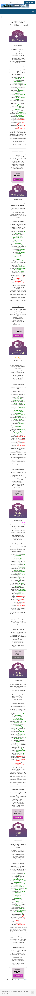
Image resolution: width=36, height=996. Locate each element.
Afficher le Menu (8, 17)
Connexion (11, 2)
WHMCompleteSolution (22, 980)
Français (4, 2)
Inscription (18, 2)
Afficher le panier (29, 2)
